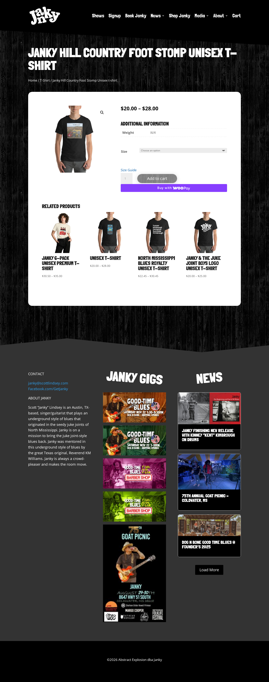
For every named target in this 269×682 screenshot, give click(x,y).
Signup (115, 16)
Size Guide (129, 170)
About (218, 16)
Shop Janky (179, 16)
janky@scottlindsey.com (48, 383)
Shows (98, 16)
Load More (209, 569)
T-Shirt (45, 80)
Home (32, 80)
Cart (236, 16)
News (156, 16)
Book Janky (135, 16)
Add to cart (157, 178)
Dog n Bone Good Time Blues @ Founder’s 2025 (209, 536)
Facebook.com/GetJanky (48, 388)
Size (124, 151)
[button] (102, 112)
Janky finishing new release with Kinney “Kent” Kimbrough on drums (209, 421)
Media (200, 16)
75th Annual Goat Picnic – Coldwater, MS (209, 482)
